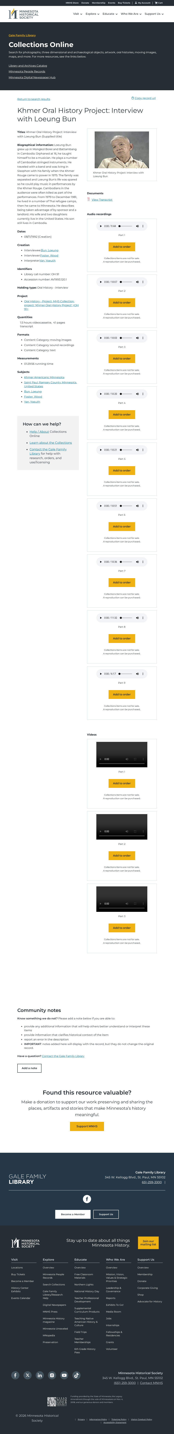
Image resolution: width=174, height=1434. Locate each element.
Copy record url (145, 98)
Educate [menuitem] (80, 1259)
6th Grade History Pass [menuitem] (84, 1350)
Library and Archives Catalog (28, 65)
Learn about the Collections (51, 443)
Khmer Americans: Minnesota (44, 377)
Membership (98, 3)
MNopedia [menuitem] (49, 1335)
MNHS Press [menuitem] (50, 1311)
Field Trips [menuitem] (80, 1332)
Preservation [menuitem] (50, 1342)
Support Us (106, 1214)
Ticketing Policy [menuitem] (118, 1419)
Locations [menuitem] (17, 1267)
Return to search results (33, 99)
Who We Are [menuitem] (115, 1259)
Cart (160, 3)
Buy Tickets (124, 3)
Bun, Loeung (49, 250)
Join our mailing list (148, 1243)
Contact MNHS (151, 1383)
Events (111, 3)
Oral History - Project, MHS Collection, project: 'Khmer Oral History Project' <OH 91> (51, 305)
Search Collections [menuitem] (54, 1284)
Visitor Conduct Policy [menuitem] (141, 1419)
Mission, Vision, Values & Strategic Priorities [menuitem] (116, 1278)
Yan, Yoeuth (48, 260)
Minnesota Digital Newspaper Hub (32, 77)
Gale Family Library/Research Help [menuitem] (53, 1295)
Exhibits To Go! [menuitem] (115, 1304)
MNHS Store (72, 3)
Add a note (29, 1068)
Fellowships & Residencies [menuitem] (114, 1334)
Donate (85, 3)
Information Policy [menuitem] (98, 1419)
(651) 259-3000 (125, 1383)
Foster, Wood (49, 255)
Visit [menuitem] (14, 1259)
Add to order (122, 246)
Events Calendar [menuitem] (20, 1298)
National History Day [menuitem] (86, 1291)
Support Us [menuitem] (145, 1259)
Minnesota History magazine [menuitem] (54, 1320)
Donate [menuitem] (141, 1281)
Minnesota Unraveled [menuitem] (55, 1328)
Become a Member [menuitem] (22, 1281)
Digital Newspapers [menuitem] (54, 1304)
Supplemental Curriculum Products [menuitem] (87, 1310)
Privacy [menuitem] (81, 1419)
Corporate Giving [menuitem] (147, 1287)
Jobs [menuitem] (108, 1318)
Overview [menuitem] (48, 1267)
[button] (68, 14)
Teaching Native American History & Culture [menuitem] (86, 1322)
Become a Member (73, 1214)
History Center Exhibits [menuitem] (20, 1289)
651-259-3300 (152, 1182)
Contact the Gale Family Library (63, 1056)
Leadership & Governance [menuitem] (113, 1289)
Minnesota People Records (27, 71)
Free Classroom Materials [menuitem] (83, 1276)
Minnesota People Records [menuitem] (53, 1276)
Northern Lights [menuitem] (83, 1284)
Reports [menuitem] (110, 1298)
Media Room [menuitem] (113, 1311)
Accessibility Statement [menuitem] (114, 1422)
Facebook (87, 1199)
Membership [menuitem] (144, 1274)
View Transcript (102, 199)
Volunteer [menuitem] (112, 1349)
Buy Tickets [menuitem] (18, 1274)
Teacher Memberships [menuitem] (82, 1340)
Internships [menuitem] (112, 1325)
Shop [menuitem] (140, 1294)
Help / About (39, 432)
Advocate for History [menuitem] (149, 1301)
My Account (144, 3)
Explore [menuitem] (48, 1259)
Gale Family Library (22, 35)
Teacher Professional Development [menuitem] (86, 1300)
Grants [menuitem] (110, 1342)
